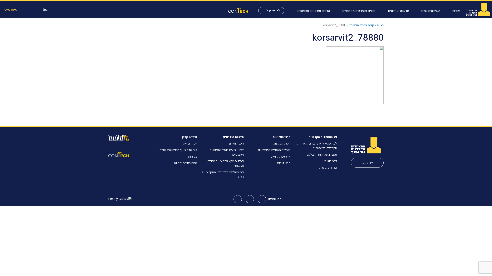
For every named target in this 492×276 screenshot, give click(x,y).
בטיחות (192, 156)
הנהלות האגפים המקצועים (274, 150)
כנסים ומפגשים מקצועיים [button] (359, 11)
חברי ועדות (283, 163)
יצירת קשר (367, 162)
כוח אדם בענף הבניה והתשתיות (178, 150)
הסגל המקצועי (281, 143)
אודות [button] (456, 11)
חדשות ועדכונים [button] (398, 11)
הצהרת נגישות (328, 167)
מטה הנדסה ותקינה (185, 163)
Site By (113, 199)
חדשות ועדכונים (233, 137)
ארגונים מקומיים (280, 156)
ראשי (380, 25)
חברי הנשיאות (281, 137)
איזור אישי (10, 9)
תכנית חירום (236, 143)
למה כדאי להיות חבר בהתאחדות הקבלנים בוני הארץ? (317, 145)
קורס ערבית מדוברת (361, 25)
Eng (44, 9)
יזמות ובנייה (190, 143)
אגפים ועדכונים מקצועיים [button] (313, 11)
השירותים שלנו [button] (430, 11)
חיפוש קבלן (189, 137)
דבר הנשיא (330, 161)
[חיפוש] (34, 9)
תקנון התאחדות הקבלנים (322, 154)
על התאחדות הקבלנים (323, 137)
